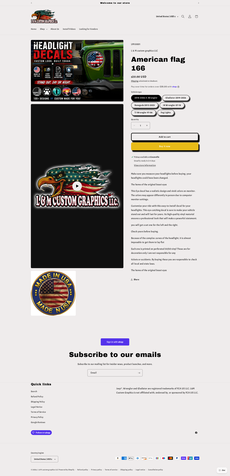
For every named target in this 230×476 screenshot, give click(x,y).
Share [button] (136, 279)
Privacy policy (96, 470)
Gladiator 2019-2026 (176, 98)
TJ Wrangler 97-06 (144, 112)
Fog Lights (166, 112)
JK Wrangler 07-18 (172, 105)
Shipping (134, 81)
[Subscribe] (139, 372)
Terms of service (111, 470)
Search (34, 391)
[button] (43, 29)
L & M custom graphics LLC (48, 470)
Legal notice (140, 470)
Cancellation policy (155, 470)
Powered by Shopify (66, 470)
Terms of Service (38, 412)
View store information (145, 165)
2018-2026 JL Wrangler (146, 98)
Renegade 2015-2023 (145, 105)
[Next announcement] (199, 3)
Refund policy (82, 470)
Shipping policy (126, 470)
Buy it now (164, 146)
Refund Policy (37, 396)
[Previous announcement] (31, 3)
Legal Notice (36, 407)
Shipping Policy (38, 401)
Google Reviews (38, 422)
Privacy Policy (37, 417)
